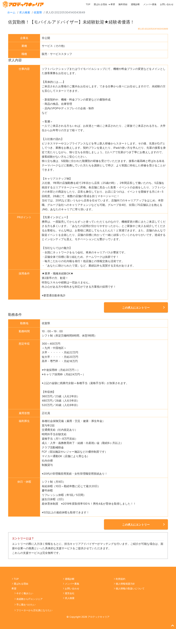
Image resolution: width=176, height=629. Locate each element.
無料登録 (122, 4)
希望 (113, 4)
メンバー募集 (150, 4)
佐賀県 (38, 12)
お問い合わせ (166, 4)
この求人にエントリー (136, 307)
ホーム (11, 12)
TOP (88, 4)
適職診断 (135, 4)
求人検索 (24, 12)
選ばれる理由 (100, 4)
